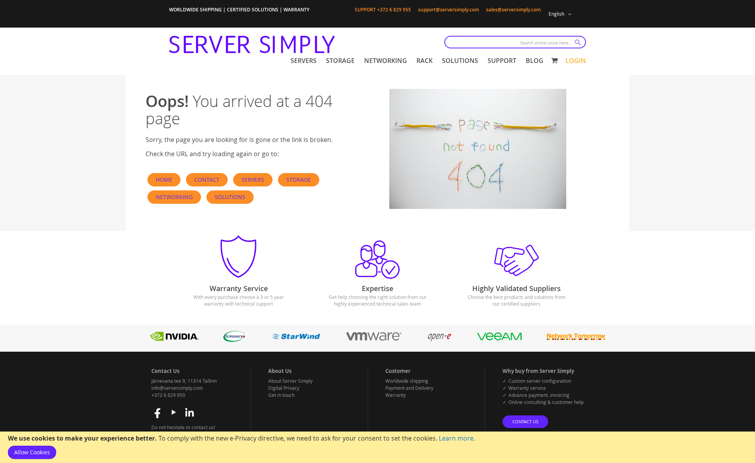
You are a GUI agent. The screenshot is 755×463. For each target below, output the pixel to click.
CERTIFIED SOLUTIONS (252, 9)
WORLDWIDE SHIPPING (195, 9)
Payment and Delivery (409, 388)
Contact (206, 179)
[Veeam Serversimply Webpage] (499, 339)
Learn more (456, 438)
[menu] (417, 60)
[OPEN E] (439, 339)
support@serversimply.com (448, 9)
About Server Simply (290, 381)
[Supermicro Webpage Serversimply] (234, 339)
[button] (561, 14)
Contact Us (525, 421)
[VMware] (373, 339)
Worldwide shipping (406, 381)
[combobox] (515, 42)
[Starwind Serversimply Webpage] (296, 339)
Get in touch (281, 395)
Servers (252, 179)
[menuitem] (303, 60)
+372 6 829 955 (394, 9)
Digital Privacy (283, 388)
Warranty (395, 395)
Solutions (230, 197)
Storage (298, 179)
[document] (377, 447)
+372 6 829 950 (168, 395)
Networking (174, 197)
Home (164, 179)
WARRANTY (296, 9)
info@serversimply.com (177, 388)
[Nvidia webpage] (174, 339)
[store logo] (252, 44)
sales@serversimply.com (513, 9)
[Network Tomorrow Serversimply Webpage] (575, 339)
